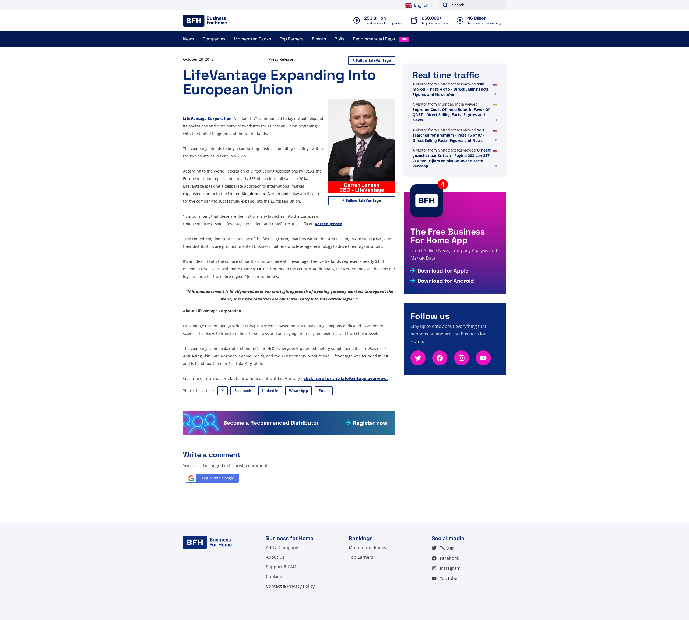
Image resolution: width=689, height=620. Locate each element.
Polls (339, 39)
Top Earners (291, 39)
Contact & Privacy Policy (290, 586)
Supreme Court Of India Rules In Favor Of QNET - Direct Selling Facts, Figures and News (451, 140)
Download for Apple (443, 270)
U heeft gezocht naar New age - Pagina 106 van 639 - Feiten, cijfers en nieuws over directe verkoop (448, 94)
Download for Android (445, 281)
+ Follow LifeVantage (372, 60)
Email (324, 390)
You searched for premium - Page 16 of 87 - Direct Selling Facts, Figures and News (448, 161)
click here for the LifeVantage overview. (346, 378)
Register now (370, 423)
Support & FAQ (281, 567)
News (188, 39)
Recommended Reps (374, 39)
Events (319, 39)
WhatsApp (298, 390)
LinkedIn (270, 390)
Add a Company (282, 547)
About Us (275, 557)
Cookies (274, 576)
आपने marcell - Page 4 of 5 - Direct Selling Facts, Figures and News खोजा (451, 115)
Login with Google (218, 478)
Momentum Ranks (252, 39)
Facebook (243, 390)
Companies (214, 39)
